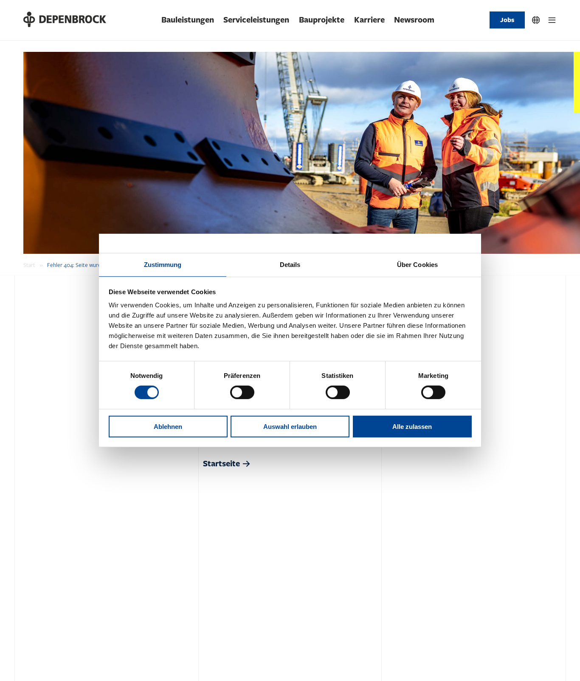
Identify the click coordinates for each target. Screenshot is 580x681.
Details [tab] (290, 264)
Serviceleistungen (256, 20)
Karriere (369, 20)
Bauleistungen (187, 20)
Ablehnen (168, 426)
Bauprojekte (321, 20)
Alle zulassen (412, 426)
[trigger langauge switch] (536, 20)
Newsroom (414, 20)
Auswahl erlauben (290, 426)
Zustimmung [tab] (163, 264)
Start (29, 265)
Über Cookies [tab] (417, 264)
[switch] (242, 392)
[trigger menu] (552, 20)
